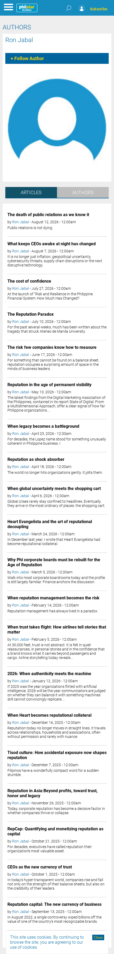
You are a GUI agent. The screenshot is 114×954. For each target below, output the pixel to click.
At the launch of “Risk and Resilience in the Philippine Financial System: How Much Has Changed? (50, 296)
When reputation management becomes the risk (53, 597)
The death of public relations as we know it (48, 214)
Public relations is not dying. (30, 228)
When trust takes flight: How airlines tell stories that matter (56, 630)
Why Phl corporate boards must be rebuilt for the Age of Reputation (53, 562)
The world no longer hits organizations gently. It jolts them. (55, 472)
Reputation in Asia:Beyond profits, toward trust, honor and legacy (52, 793)
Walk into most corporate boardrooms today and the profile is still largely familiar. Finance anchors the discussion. (56, 580)
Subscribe (98, 9)
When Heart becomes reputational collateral (49, 715)
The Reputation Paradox (30, 314)
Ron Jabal (19, 40)
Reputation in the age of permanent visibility (49, 384)
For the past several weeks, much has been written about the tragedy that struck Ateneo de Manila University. (57, 329)
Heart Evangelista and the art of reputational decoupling (49, 524)
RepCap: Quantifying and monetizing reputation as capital (55, 831)
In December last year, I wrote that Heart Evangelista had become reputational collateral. (53, 541)
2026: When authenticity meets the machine (49, 673)
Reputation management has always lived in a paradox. (52, 611)
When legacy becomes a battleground (43, 426)
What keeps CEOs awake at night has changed (51, 243)
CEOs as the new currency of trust (39, 867)
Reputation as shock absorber (35, 459)
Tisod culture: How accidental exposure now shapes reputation (57, 755)
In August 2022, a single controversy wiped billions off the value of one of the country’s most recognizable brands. (54, 919)
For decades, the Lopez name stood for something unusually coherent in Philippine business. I (56, 441)
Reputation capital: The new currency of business (54, 904)
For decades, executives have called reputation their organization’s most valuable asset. (49, 849)
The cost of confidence (29, 281)
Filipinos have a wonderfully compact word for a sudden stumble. (53, 772)
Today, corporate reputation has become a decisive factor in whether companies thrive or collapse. (56, 810)
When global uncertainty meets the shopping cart (54, 488)
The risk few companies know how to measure (52, 347)
